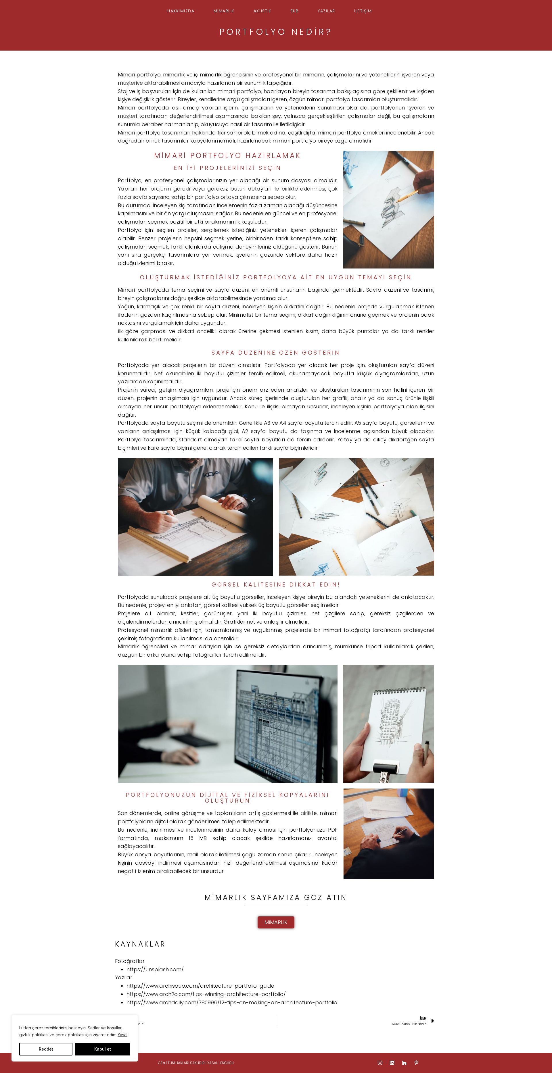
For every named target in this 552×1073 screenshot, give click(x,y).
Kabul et (102, 1049)
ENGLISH (227, 1062)
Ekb (295, 11)
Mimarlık (224, 11)
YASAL (212, 1062)
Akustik (263, 11)
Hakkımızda (180, 11)
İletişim (363, 11)
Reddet (46, 1049)
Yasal (122, 1034)
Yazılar (326, 11)
